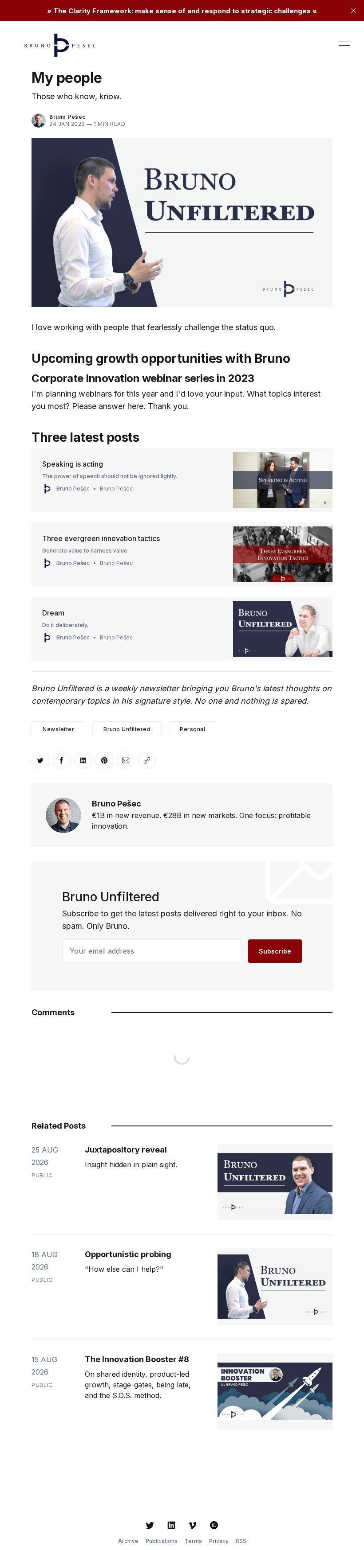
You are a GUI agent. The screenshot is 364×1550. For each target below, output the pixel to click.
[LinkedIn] (171, 1525)
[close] (353, 11)
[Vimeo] (193, 1525)
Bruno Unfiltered (126, 729)
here (135, 406)
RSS (241, 1541)
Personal (192, 729)
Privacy (219, 1541)
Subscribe (275, 951)
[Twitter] (150, 1525)
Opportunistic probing (128, 1254)
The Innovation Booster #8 (137, 1359)
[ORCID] (214, 1525)
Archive (128, 1541)
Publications (162, 1541)
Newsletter (58, 729)
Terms (193, 1541)
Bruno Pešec (67, 116)
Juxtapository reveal (126, 1149)
